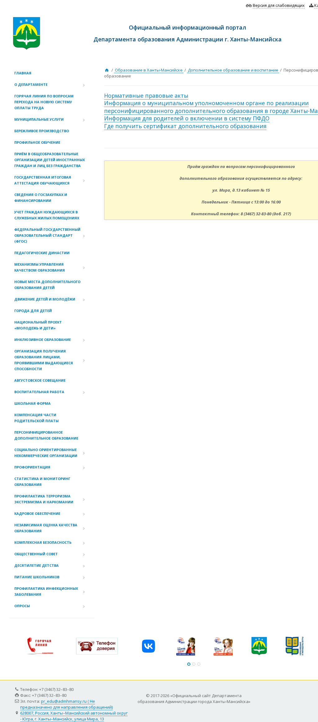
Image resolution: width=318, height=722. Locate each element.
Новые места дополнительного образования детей (47, 284)
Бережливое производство (41, 130)
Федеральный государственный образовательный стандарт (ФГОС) (47, 235)
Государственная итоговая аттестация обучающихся (42, 180)
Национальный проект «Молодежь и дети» (38, 325)
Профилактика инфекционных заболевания (46, 591)
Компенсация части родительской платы (36, 417)
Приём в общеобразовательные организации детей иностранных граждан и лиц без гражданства (49, 159)
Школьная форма (32, 403)
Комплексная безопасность (42, 542)
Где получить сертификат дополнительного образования (185, 126)
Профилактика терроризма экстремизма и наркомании (43, 499)
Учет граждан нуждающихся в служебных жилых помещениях (46, 215)
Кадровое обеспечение (37, 513)
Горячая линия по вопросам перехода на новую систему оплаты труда (44, 102)
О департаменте (31, 84)
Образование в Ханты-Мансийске (149, 70)
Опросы (22, 605)
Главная (22, 73)
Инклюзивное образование (42, 339)
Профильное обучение (37, 142)
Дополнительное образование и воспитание (233, 70)
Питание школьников (36, 577)
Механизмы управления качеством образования (39, 267)
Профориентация (32, 467)
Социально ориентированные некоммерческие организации (45, 452)
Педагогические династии (42, 252)
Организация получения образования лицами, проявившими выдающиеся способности (43, 360)
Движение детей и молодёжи (44, 299)
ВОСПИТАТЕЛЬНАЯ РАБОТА (39, 391)
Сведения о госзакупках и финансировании (40, 197)
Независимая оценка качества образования (45, 528)
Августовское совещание (40, 380)
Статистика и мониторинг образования (42, 481)
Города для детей (33, 310)
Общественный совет (36, 554)
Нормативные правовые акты (146, 95)
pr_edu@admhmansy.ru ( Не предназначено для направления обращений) (66, 704)
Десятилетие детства (36, 565)
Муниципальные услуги (39, 119)
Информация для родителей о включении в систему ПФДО (187, 118)
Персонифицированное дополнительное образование (46, 435)
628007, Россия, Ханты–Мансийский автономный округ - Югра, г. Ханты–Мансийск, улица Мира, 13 (74, 716)
